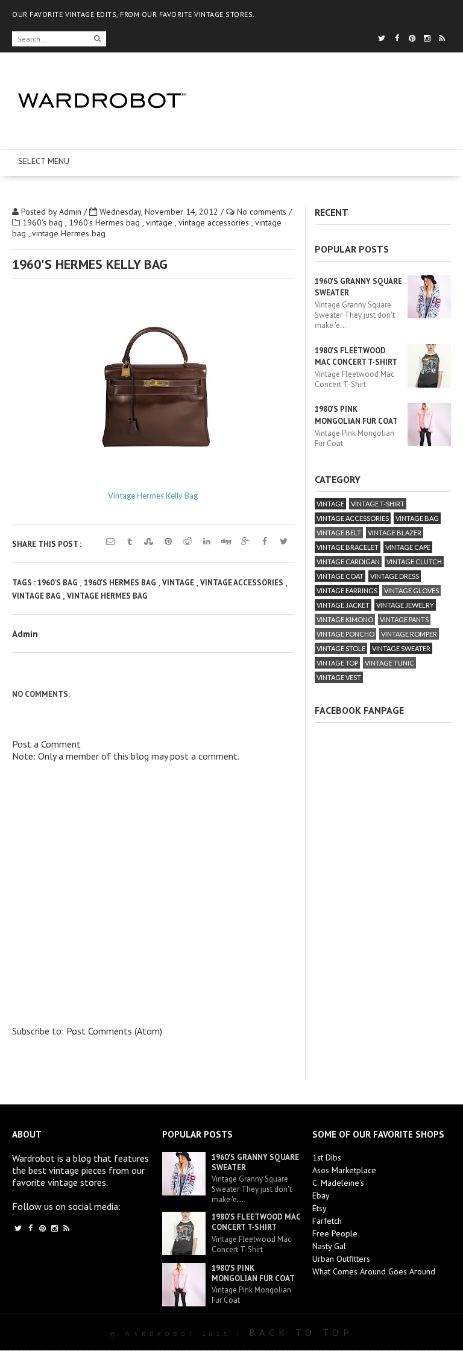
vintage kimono (345, 619)
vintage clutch (414, 561)
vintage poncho (345, 634)
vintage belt (339, 533)
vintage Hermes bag (69, 233)
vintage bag (37, 596)
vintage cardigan (348, 561)
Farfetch (327, 1220)
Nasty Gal (329, 1246)
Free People (334, 1233)
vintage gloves (411, 590)
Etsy (319, 1208)
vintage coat (340, 576)
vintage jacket (343, 605)
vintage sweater (401, 648)
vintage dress (394, 576)
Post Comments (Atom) (114, 1031)
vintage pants (404, 619)
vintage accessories (214, 222)
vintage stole (341, 648)
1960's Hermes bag (105, 222)
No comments (263, 211)
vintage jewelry (405, 605)
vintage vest (339, 677)
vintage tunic (389, 663)
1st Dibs (326, 1157)
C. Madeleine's (338, 1182)
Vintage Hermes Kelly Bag (153, 495)
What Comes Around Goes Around (373, 1271)
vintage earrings (347, 590)
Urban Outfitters (341, 1258)
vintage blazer (394, 533)
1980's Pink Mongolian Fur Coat (253, 1273)
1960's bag (43, 222)
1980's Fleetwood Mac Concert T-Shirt (256, 1222)
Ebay (321, 1195)
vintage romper (409, 634)
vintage (160, 222)
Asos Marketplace (344, 1170)
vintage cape (407, 547)
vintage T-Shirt (378, 504)
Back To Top (301, 1332)
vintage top (337, 663)
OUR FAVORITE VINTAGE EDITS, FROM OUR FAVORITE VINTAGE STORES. (133, 14)
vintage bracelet (348, 547)
